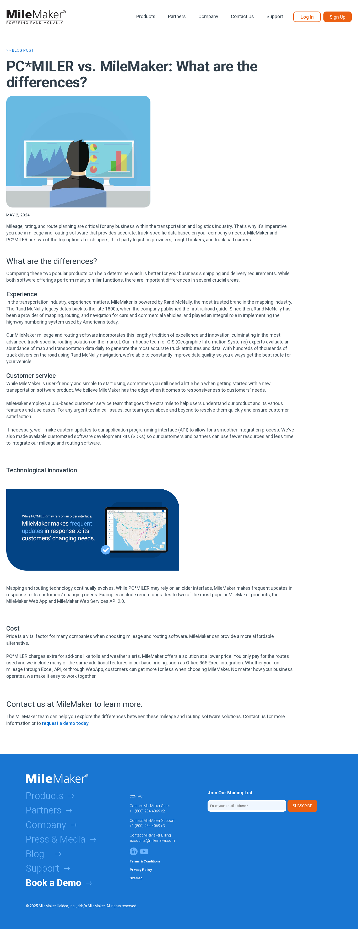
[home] (42, 17)
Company (208, 16)
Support (275, 16)
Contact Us (242, 16)
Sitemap (136, 878)
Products (145, 16)
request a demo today (65, 723)
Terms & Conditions (145, 861)
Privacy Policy (141, 870)
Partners (177, 16)
